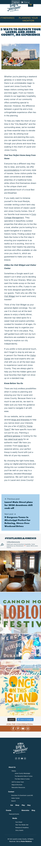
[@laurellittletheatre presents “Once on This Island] (20, 695)
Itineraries (7, 18)
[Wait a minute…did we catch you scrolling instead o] (20, 571)
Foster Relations (26, 841)
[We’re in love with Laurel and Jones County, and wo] (20, 654)
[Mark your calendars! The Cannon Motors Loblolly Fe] (20, 612)
